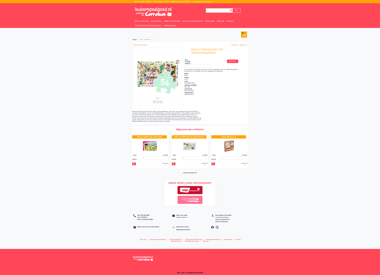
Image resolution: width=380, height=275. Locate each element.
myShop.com (193, 172)
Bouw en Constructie (192, 21)
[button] (154, 101)
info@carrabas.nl (181, 217)
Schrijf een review (182, 227)
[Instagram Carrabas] (217, 227)
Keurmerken (228, 239)
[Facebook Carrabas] (212, 227)
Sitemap (206, 241)
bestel (233, 61)
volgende (242, 45)
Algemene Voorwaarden (158, 239)
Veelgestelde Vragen (213, 239)
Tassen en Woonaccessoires (148, 26)
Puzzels (229, 21)
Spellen (220, 21)
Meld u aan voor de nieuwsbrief (148, 227)
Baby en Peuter (142, 21)
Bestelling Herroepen (192, 241)
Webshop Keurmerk (183, 229)
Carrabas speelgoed (221, 217)
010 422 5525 (145, 215)
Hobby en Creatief (171, 21)
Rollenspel (156, 21)
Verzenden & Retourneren (194, 239)
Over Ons (143, 239)
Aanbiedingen (169, 26)
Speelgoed (210, 21)
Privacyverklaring (176, 239)
